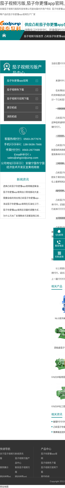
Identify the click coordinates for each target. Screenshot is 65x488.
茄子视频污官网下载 (18, 98)
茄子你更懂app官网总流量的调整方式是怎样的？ (22, 210)
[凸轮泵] (10, 30)
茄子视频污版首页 (33, 36)
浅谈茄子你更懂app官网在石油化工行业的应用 (22, 204)
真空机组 (12, 107)
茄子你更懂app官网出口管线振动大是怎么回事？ (22, 192)
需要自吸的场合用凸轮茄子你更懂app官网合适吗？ (22, 198)
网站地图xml (21, 476)
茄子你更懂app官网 (17, 80)
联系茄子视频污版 (10, 51)
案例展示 (4, 467)
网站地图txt (5, 476)
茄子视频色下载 (15, 89)
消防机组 (12, 116)
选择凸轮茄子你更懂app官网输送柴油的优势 (22, 186)
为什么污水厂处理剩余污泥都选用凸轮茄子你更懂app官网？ (22, 216)
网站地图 (4, 486)
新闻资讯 (19, 453)
